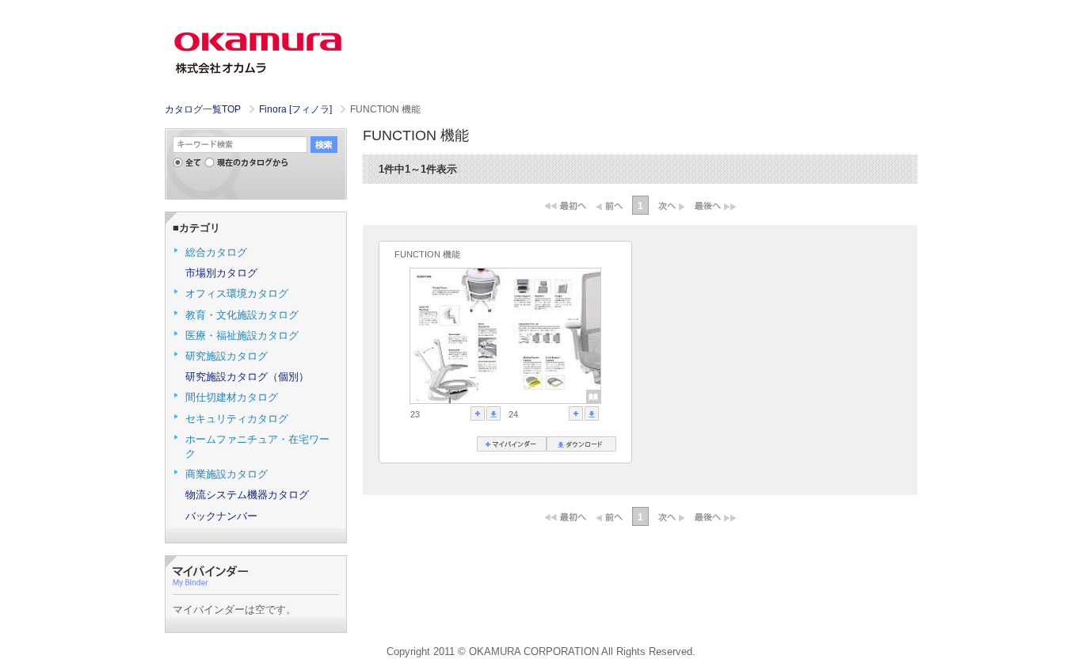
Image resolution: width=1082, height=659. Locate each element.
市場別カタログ (221, 273)
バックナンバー (221, 516)
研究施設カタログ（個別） (247, 377)
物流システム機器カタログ (247, 495)
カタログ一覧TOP (203, 109)
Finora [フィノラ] (296, 109)
